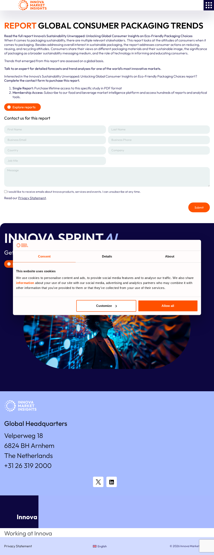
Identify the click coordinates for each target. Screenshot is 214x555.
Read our (25, 198)
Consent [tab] (44, 256)
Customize (104, 306)
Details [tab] (107, 256)
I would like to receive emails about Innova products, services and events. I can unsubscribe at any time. (74, 191)
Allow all (168, 306)
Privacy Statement (18, 546)
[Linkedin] (111, 482)
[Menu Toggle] (209, 5)
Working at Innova (28, 533)
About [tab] (169, 256)
